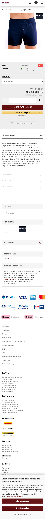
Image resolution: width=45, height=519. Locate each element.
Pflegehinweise (7, 174)
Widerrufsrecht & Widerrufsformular (13, 341)
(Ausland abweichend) (27, 71)
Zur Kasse (5, 472)
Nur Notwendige (22, 508)
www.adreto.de (6, 445)
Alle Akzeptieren (22, 501)
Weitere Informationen (22, 514)
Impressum (5, 330)
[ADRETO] (5, 3)
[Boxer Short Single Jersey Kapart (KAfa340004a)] (23, 31)
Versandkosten (7, 338)
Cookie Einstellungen (8, 364)
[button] (5, 100)
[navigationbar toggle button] (42, 3)
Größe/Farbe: (6, 77)
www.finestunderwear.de (10, 451)
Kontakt (4, 334)
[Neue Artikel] (40, 242)
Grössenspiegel (7, 186)
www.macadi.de (7, 449)
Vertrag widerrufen (8, 345)
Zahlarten (5, 349)
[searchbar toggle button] (30, 3)
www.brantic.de (9, 279)
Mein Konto (5, 470)
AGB (3, 353)
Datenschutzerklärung (14, 496)
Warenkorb (5, 468)
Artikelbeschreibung (8, 135)
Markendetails (7, 180)
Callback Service (7, 360)
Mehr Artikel (7, 235)
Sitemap (6, 259)
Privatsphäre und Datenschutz (11, 357)
